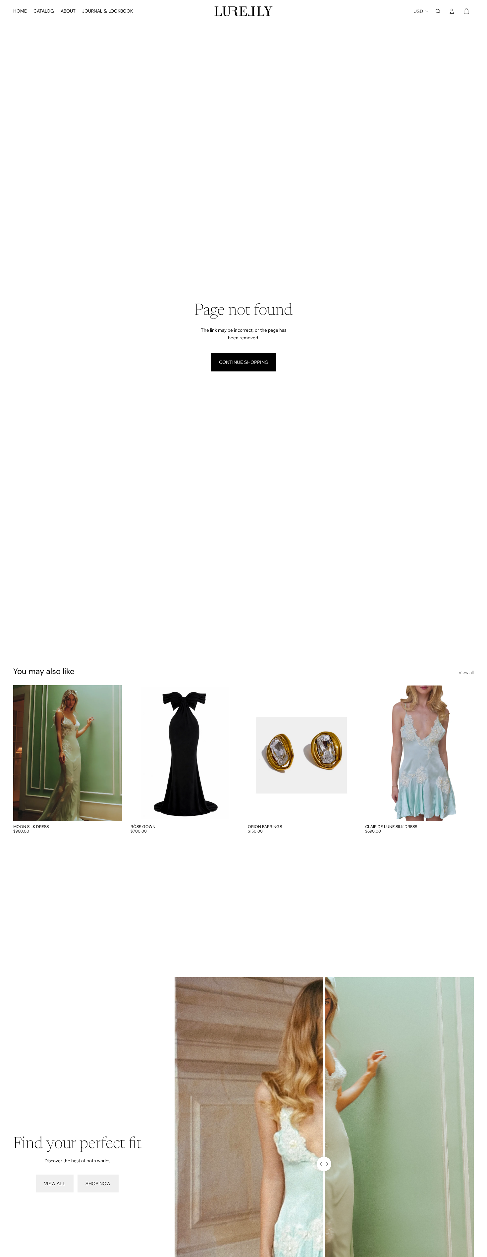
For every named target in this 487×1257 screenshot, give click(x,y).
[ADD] (346, 811)
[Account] (452, 11)
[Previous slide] (23, 753)
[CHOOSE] (112, 811)
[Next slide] (112, 753)
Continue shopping (243, 362)
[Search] (438, 11)
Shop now (98, 1183)
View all (466, 672)
